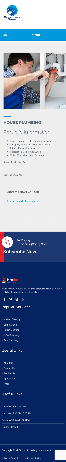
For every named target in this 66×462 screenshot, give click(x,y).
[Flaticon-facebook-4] (4, 299)
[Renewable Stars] (12, 13)
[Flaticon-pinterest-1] (23, 299)
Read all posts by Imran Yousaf (22, 200)
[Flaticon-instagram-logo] (17, 299)
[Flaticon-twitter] (10, 299)
